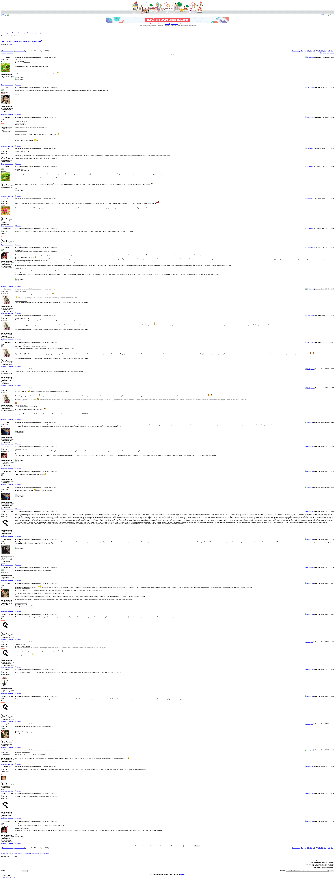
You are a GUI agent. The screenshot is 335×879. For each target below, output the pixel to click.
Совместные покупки (26, 15)
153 (322, 51)
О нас (325, 15)
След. (332, 51)
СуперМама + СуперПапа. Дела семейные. (36, 33)
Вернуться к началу (7, 85)
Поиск (332, 15)
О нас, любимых (17, 33)
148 (308, 51)
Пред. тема (323, 53)
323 (329, 51)
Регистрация (13, 15)
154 (325, 51)
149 (311, 51)
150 (314, 51)
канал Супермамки (171, 24)
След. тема (330, 53)
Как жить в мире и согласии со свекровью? (21, 41)
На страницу (296, 51)
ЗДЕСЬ (182, 874)
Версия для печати (7, 53)
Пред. (302, 51)
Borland (10, 44)
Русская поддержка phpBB (8, 877)
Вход (4, 15)
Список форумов (6, 33)
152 (319, 51)
